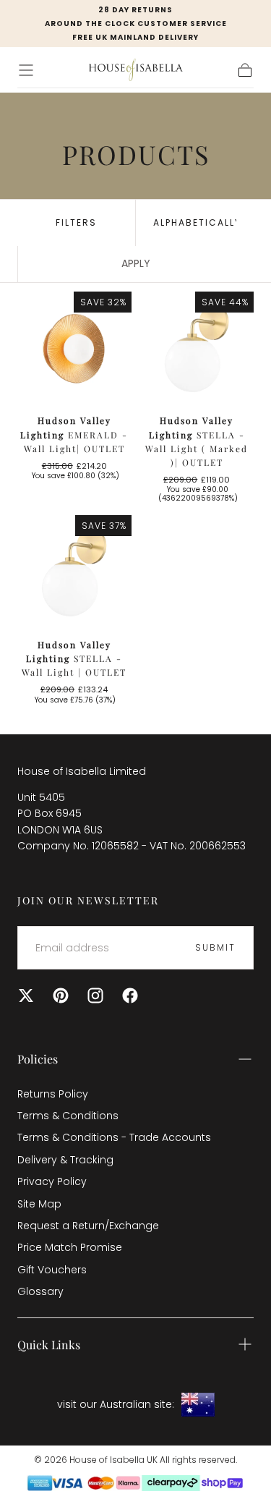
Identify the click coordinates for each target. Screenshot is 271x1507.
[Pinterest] (61, 995)
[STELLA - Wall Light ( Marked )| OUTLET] (197, 349)
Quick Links (48, 1344)
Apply (135, 263)
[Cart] (245, 70)
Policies (37, 1058)
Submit (215, 947)
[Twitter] (26, 995)
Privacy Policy (52, 1181)
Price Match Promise (69, 1247)
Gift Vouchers (52, 1269)
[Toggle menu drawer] (26, 70)
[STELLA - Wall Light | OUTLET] (74, 572)
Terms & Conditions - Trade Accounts (114, 1137)
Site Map (39, 1204)
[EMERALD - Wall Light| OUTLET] (74, 349)
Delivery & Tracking (65, 1159)
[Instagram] (95, 995)
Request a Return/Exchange (88, 1225)
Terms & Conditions (68, 1115)
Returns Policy (52, 1094)
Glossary (40, 1291)
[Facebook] (130, 995)
